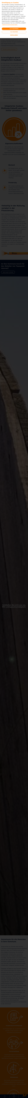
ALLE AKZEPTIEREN (14, 28)
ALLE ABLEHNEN (14, 31)
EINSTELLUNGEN (14, 35)
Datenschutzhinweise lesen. (10, 24)
